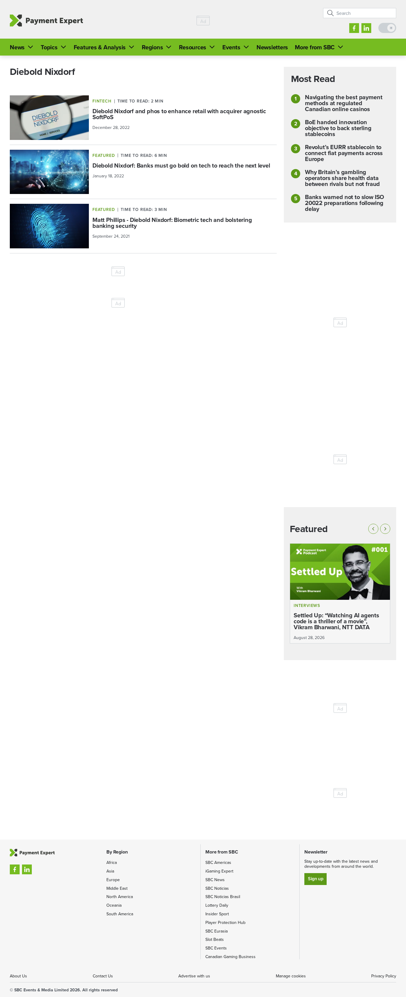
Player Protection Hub (225, 922)
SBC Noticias (217, 888)
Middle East (117, 888)
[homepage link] (46, 21)
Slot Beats (214, 939)
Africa (111, 862)
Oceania (114, 905)
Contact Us (103, 976)
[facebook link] (354, 28)
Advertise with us (194, 976)
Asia (110, 871)
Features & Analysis (100, 47)
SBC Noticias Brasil (222, 897)
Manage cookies (291, 976)
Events (231, 47)
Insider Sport (217, 914)
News (17, 47)
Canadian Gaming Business (230, 957)
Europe (113, 880)
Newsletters (272, 47)
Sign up (315, 878)
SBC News (215, 880)
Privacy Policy (383, 976)
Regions (152, 47)
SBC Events (216, 948)
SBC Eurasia (216, 931)
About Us (18, 976)
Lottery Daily (216, 905)
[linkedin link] (366, 28)
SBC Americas (218, 862)
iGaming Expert (219, 871)
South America (119, 914)
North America (119, 897)
